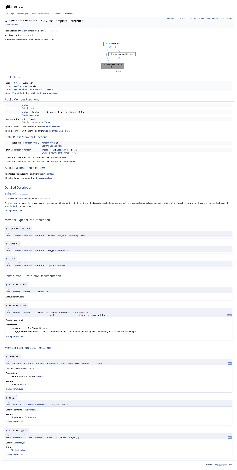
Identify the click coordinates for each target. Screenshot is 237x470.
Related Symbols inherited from (29, 178)
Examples (69, 14)
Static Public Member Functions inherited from (36, 157)
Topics (33, 14)
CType (17, 83)
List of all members (226, 18)
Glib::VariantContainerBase (45, 93)
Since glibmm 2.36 (13, 210)
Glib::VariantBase (52, 126)
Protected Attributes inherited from (30, 174)
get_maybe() (120, 203)
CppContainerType (23, 89)
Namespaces (43, 14)
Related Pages (22, 14)
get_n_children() (165, 203)
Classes (57, 14)
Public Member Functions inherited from (33, 126)
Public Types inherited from (32, 93)
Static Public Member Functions (207, 18)
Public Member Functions (186, 18)
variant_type (48, 143)
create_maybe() (102, 203)
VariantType (31, 143)
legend (118, 71)
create (45, 150)
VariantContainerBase (142, 203)
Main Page (10, 14)
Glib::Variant (20, 236)
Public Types (171, 18)
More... (54, 30)
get (23, 119)
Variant (23, 30)
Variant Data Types (11, 24)
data (74, 150)
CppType (18, 86)
